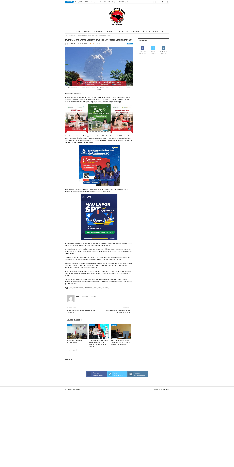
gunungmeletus (88, 287)
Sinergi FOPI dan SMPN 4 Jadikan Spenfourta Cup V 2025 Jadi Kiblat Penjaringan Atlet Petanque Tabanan (103, 1)
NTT (95, 287)
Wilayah (87, 31)
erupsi (71, 287)
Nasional (130, 43)
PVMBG (99, 287)
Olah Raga (112, 31)
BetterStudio (165, 389)
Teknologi (124, 31)
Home (78, 31)
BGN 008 (70, 325)
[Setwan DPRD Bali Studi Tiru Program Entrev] (77, 331)
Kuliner (147, 31)
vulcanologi (105, 287)
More (155, 31)
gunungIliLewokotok (78, 287)
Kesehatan (136, 31)
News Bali (99, 31)
